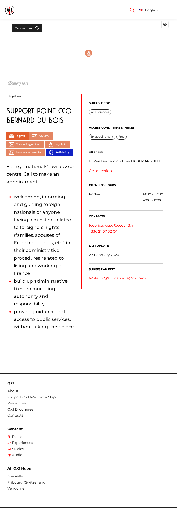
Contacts (15, 415)
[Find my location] (165, 24)
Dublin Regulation (28, 144)
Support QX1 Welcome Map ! (32, 397)
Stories (18, 449)
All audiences (100, 112)
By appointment (102, 136)
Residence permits (28, 152)
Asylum (44, 136)
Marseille (15, 476)
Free (121, 136)
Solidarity (62, 152)
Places (18, 437)
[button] (152, 10)
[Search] (132, 10)
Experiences (22, 443)
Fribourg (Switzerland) (27, 482)
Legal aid (14, 96)
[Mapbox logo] (18, 83)
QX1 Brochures (20, 409)
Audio (17, 455)
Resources (16, 403)
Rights (20, 136)
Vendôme (15, 488)
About (12, 391)
